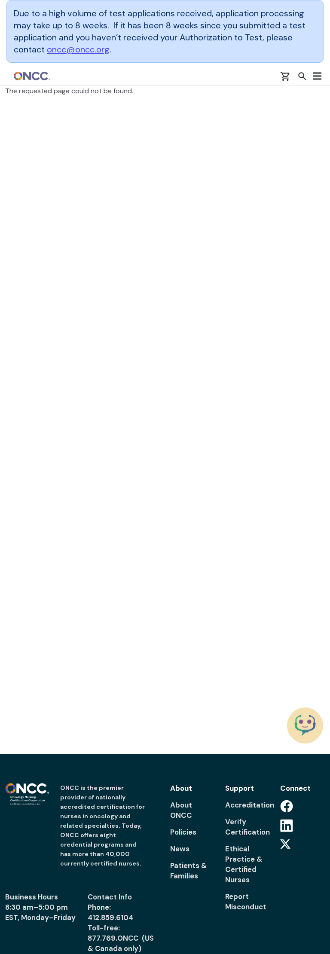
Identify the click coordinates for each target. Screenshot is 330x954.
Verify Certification (247, 827)
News (179, 848)
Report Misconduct (245, 901)
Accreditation (247, 805)
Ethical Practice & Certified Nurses (244, 864)
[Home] (32, 76)
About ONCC (181, 810)
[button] (302, 76)
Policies (183, 832)
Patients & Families (188, 871)
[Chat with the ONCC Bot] (305, 725)
